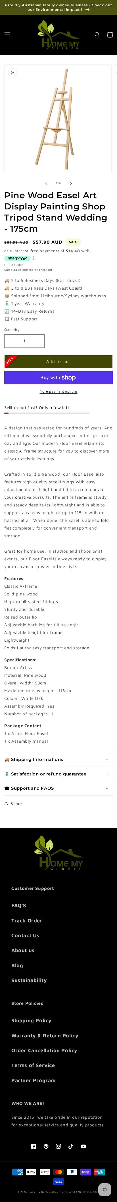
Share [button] (16, 803)
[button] (7, 35)
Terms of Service (33, 1065)
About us (23, 950)
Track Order (27, 921)
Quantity (12, 329)
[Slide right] (71, 183)
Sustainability (29, 980)
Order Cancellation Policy (44, 1050)
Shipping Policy (31, 1020)
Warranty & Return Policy (44, 1036)
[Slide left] (46, 183)
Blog (17, 965)
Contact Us (25, 935)
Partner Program (33, 1080)
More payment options (59, 391)
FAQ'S (18, 905)
